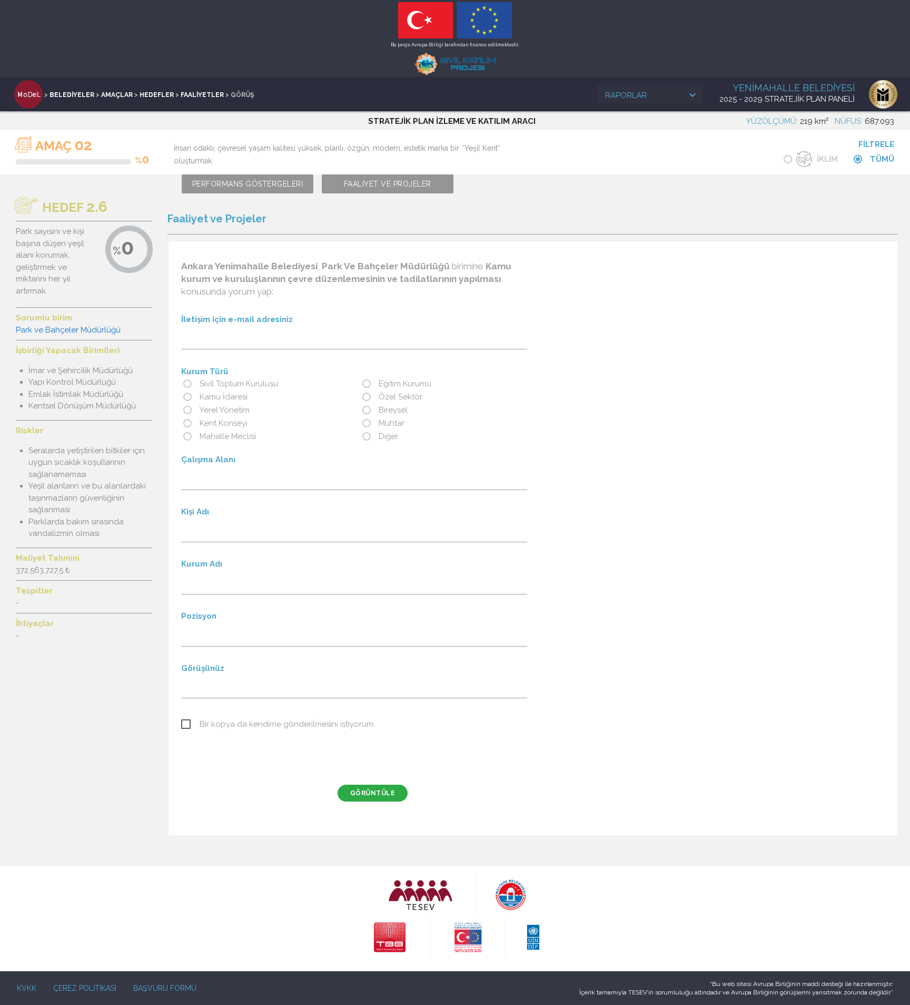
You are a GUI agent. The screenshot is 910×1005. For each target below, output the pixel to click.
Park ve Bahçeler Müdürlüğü (68, 330)
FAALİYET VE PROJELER (387, 184)
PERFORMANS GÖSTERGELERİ (247, 184)
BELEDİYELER (72, 95)
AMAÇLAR (117, 95)
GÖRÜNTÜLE (372, 793)
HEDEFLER (157, 95)
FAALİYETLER (202, 95)
